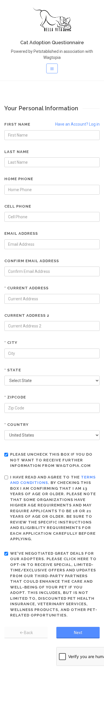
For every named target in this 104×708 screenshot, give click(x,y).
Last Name (16, 152)
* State (12, 370)
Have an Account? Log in (77, 124)
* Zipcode (15, 397)
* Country (16, 424)
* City (10, 342)
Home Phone (18, 179)
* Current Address (26, 288)
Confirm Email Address (31, 261)
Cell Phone (17, 206)
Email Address (21, 233)
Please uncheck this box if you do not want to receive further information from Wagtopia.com (51, 460)
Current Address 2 (26, 315)
